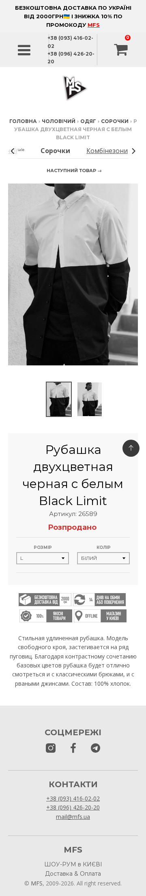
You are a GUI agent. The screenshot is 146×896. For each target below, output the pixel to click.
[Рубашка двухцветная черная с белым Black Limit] (59, 399)
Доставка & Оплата (73, 873)
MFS (94, 25)
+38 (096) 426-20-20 (73, 807)
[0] (121, 50)
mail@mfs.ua (73, 816)
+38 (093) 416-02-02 (73, 798)
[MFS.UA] (95, 748)
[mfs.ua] (51, 748)
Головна (23, 121)
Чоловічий (58, 121)
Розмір (43, 547)
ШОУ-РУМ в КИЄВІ (73, 864)
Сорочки (115, 121)
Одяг (88, 121)
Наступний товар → (74, 170)
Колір (104, 547)
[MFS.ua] (73, 748)
